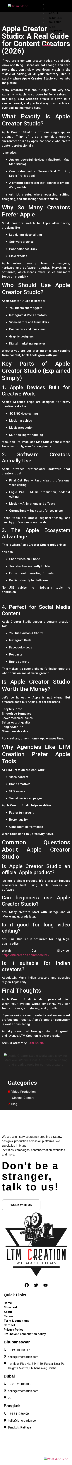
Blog (52, 27)
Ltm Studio (36, 1043)
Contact (55, 31)
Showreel (56, 9)
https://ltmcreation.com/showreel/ (25, 955)
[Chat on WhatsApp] (56, 1459)
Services (55, 18)
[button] (21, 1204)
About (53, 13)
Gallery (55, 22)
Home (53, 4)
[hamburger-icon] (65, 3)
